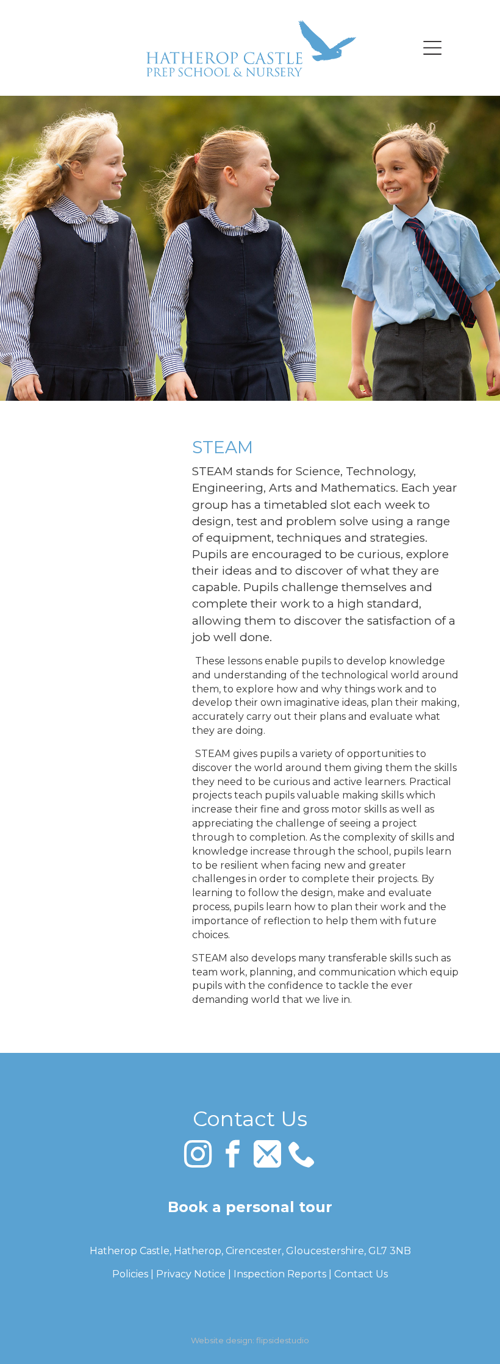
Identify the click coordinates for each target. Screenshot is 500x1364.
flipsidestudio (282, 1340)
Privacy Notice (191, 1274)
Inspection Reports (280, 1274)
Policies (130, 1274)
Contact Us (361, 1274)
